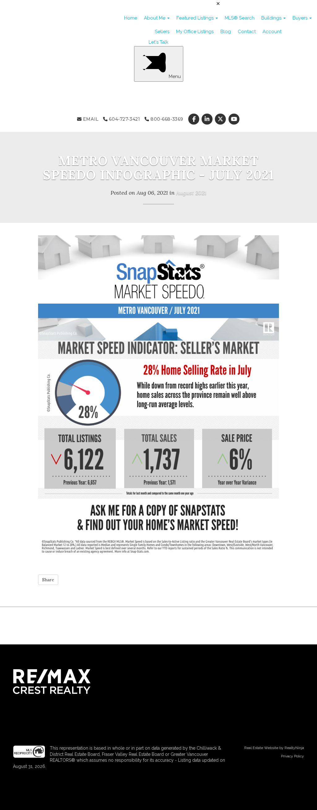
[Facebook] (194, 119)
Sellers (162, 31)
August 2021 (191, 192)
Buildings (272, 18)
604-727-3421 (124, 119)
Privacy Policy (292, 756)
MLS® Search (239, 18)
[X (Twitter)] (221, 119)
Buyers (301, 18)
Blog (225, 31)
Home (130, 18)
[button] (48, 579)
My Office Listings (195, 31)
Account (272, 31)
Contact (247, 31)
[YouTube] (234, 119)
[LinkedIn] (208, 119)
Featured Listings (195, 18)
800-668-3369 (166, 119)
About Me (155, 18)
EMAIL (89, 119)
